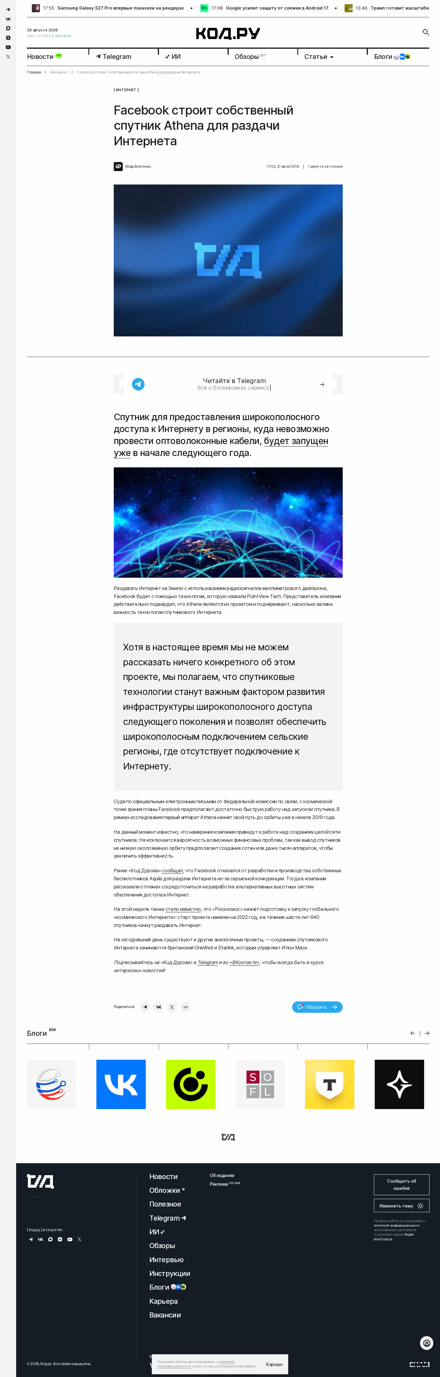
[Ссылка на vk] (8, 19)
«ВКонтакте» (244, 962)
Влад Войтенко (138, 166)
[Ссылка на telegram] (8, 9)
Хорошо (274, 1364)
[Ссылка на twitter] (8, 57)
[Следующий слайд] (427, 1033)
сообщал (172, 870)
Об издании (222, 1175)
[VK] (158, 1007)
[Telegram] (145, 1007)
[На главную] (228, 34)
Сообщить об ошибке (401, 1184)
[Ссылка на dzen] (8, 38)
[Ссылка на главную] (40, 1181)
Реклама (222, 1184)
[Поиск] (426, 32)
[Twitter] (172, 1007)
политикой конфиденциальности (396, 1225)
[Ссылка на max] (8, 28)
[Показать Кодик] (426, 1343)
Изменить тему (396, 1205)
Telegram (207, 962)
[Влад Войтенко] (118, 166)
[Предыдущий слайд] (413, 1033)
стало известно (183, 909)
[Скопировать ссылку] (185, 1007)
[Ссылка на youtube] (8, 47)
